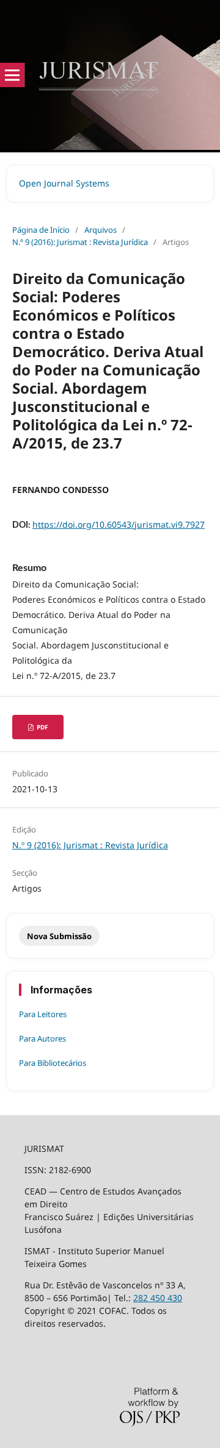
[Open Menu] (12, 75)
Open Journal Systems (64, 183)
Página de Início (41, 229)
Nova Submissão (59, 936)
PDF (41, 727)
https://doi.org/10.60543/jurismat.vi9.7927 (118, 524)
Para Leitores (43, 1014)
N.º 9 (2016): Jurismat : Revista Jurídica (80, 241)
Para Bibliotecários (52, 1062)
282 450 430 (157, 1298)
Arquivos (100, 229)
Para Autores (42, 1038)
